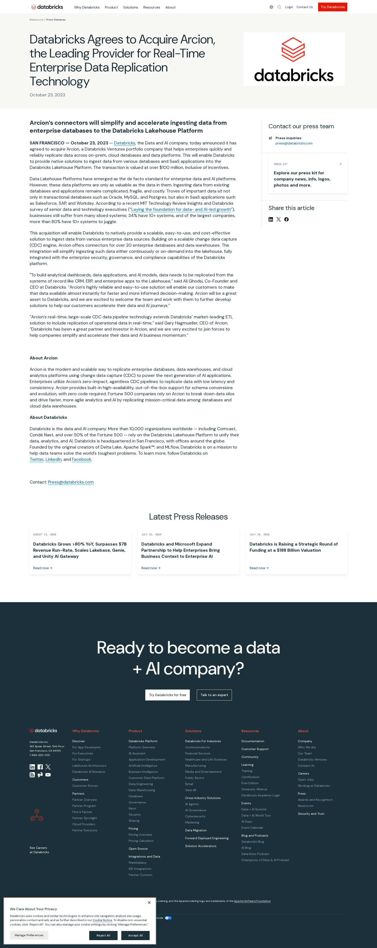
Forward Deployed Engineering (207, 838)
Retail (189, 784)
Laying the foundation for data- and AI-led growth (181, 209)
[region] (79, 921)
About (170, 7)
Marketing (192, 822)
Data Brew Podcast (255, 854)
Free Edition (250, 783)
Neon (132, 808)
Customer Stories (85, 786)
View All (190, 790)
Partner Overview (84, 800)
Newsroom (36, 19)
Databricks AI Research (88, 772)
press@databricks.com (294, 143)
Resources (151, 7)
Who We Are (307, 747)
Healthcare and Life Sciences (206, 759)
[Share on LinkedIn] (271, 219)
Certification (250, 777)
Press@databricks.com (71, 482)
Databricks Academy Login (261, 795)
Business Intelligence (143, 772)
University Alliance (254, 789)
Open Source (138, 849)
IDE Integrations (140, 869)
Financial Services (197, 753)
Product (111, 7)
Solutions (130, 7)
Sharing (134, 821)
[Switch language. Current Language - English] (271, 7)
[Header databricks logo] (47, 7)
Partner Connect (141, 875)
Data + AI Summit (254, 809)
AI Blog (246, 848)
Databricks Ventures (312, 759)
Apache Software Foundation (252, 901)
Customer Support (255, 749)
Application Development (147, 759)
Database (136, 796)
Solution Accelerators (200, 846)
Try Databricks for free (167, 695)
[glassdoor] (40, 774)
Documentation (253, 741)
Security (135, 814)
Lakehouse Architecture (89, 766)
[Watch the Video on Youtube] (48, 774)
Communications (197, 747)
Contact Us (304, 7)
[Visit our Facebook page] (40, 766)
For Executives (82, 753)
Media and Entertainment (203, 772)
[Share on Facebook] (286, 219)
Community (250, 757)
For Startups (81, 759)
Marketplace (137, 863)
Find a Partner (82, 812)
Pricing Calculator (141, 841)
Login (289, 7)
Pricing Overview (140, 835)
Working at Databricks (314, 786)
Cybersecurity (195, 816)
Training (247, 771)
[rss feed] (32, 774)
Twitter (37, 459)
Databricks (124, 143)
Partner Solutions (84, 830)
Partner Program (84, 806)
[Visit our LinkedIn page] (32, 766)
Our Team (305, 753)
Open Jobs (306, 780)
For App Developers (86, 747)
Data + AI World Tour (256, 815)
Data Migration (196, 830)
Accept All (135, 935)
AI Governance (195, 810)
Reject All (103, 935)
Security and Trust (311, 814)
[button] (279, 7)
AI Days (247, 821)
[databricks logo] (43, 730)
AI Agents (192, 804)
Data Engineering (141, 784)
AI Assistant (137, 753)
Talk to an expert (214, 695)
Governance (137, 802)
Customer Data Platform (146, 778)
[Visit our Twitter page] (48, 766)
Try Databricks (333, 7)
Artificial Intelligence (143, 766)
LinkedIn (54, 459)
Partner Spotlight (84, 818)
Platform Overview (142, 747)
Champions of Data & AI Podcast (265, 860)
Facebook (81, 459)
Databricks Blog (253, 842)
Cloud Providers (83, 824)
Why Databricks (87, 7)
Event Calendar (252, 828)
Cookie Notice (102, 920)
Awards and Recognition (315, 800)
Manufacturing (195, 766)
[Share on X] (278, 219)
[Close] (149, 902)
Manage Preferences (29, 935)
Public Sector (194, 778)
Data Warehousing (142, 790)
